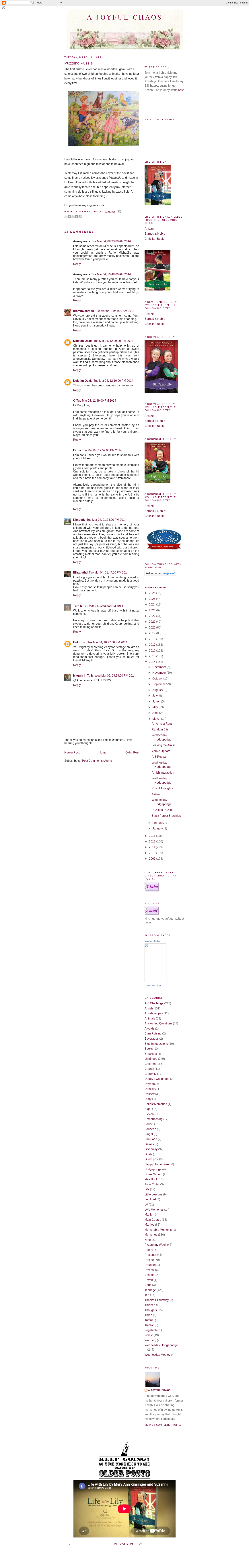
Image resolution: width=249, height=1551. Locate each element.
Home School (153, 1174)
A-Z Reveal (159, 756)
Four (148, 1124)
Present (150, 1254)
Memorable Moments (158, 1229)
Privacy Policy (128, 1544)
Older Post (132, 752)
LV (146, 1204)
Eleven (149, 1114)
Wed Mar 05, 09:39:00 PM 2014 (115, 675)
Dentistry (150, 1088)
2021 (152, 621)
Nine (148, 1239)
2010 (152, 853)
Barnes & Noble (155, 233)
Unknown (79, 642)
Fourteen (150, 1129)
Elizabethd (80, 572)
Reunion (150, 1264)
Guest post (151, 1159)
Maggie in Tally (83, 675)
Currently (150, 1073)
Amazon (150, 228)
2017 (152, 644)
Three (148, 1315)
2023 (152, 610)
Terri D (77, 605)
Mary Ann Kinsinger (153, 941)
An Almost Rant (162, 723)
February (158, 822)
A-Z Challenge (154, 1003)
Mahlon (149, 1214)
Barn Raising (153, 1033)
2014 (152, 661)
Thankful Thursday (157, 1300)
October (157, 678)
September (159, 684)
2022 (152, 616)
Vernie (149, 1335)
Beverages (152, 1038)
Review (149, 1269)
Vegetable (151, 1330)
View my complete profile (163, 1425)
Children (150, 1063)
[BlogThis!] (69, 216)
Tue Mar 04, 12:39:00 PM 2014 (96, 400)
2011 (152, 847)
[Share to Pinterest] (80, 216)
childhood (151, 1058)
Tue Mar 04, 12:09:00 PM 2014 (113, 340)
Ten (147, 1294)
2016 (152, 650)
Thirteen (150, 1305)
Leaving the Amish (164, 745)
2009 (152, 858)
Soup (148, 1284)
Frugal (149, 1134)
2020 (152, 627)
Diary (148, 1098)
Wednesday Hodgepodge (161, 1345)
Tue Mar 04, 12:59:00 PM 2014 (102, 450)
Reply (77, 263)
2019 (152, 633)
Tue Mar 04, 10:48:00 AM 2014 (111, 274)
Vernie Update (161, 751)
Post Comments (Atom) (97, 760)
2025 (152, 598)
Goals (148, 1154)
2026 (152, 593)
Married (149, 1224)
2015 (152, 656)
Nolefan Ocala (82, 340)
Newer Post (71, 752)
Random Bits (160, 729)
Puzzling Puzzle (162, 809)
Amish (149, 1008)
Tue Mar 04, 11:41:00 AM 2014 (114, 310)
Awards (149, 1028)
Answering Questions (158, 1023)
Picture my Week (155, 1244)
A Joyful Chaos (125, 17)
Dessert (150, 1094)
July (155, 695)
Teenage (150, 1290)
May (155, 707)
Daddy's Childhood (157, 1078)
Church (149, 1068)
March (156, 718)
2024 (152, 604)
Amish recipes (154, 1013)
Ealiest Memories (156, 1104)
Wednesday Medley (157, 1354)
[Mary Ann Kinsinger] (155, 980)
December (159, 667)
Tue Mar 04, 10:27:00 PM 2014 (107, 642)
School (149, 1274)
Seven (149, 1280)
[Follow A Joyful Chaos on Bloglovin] (160, 575)
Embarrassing (154, 1119)
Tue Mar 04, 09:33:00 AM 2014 (111, 241)
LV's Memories (154, 1209)
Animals (150, 1018)
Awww (156, 794)
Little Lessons (153, 1194)
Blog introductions (156, 1043)
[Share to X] (73, 216)
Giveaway (151, 1149)
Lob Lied (150, 1199)
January (158, 828)
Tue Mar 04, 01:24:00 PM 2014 (106, 519)
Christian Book (154, 238)
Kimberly (79, 519)
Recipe (149, 1259)
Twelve (149, 1325)
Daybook (150, 1083)
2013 (152, 835)
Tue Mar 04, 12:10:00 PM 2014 (113, 380)
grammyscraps (83, 310)
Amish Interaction (163, 772)
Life (147, 1189)
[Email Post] (119, 211)
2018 (152, 639)
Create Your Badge (153, 985)
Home (102, 752)
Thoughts (151, 1310)
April (155, 712)
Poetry (149, 1249)
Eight (148, 1108)
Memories (151, 1234)
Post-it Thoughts (162, 788)
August (157, 690)
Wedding (150, 1340)
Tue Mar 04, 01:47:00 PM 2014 (109, 572)
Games (149, 1144)
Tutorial (149, 1320)
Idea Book (151, 1179)
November (159, 672)
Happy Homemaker (157, 1164)
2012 (152, 841)
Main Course (153, 1219)
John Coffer (152, 1184)
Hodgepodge (153, 1169)
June (155, 701)
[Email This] (66, 216)
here (181, 90)
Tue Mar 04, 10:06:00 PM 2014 (103, 605)
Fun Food (151, 1139)
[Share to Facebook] (76, 216)
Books (149, 1048)
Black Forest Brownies (166, 815)
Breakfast (151, 1053)
